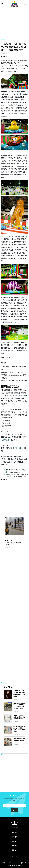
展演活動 (3, 40)
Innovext (17, 865)
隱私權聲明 (24, 863)
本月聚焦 (14, 846)
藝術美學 (14, 837)
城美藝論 (14, 833)
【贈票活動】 (21, 395)
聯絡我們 (14, 850)
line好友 (8, 476)
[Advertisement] (14, 23)
